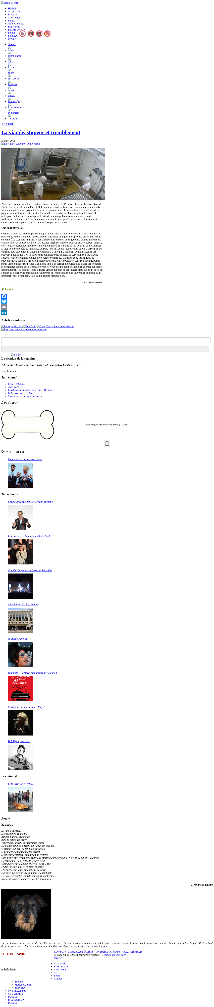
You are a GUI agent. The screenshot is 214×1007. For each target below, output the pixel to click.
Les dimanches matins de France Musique (30, 390)
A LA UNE (14, 11)
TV (10, 61)
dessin (11, 90)
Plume (11, 32)
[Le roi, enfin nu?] (11, 326)
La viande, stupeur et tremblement (40, 132)
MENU (58, 957)
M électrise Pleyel (17, 638)
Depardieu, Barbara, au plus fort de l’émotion (32, 672)
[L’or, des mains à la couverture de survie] (23, 329)
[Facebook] (51, 296)
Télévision (20, 987)
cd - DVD (13, 78)
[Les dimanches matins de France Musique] (20, 517)
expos (11, 72)
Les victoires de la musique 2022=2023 (29, 536)
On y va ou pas (16, 23)
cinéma (12, 44)
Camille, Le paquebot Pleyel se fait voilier (30, 570)
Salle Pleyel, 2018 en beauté (23, 604)
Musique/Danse (23, 984)
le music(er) (14, 101)
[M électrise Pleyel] (20, 654)
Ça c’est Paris (15, 993)
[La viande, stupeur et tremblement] (20, 143)
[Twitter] (51, 301)
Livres (57, 975)
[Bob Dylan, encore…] (20, 757)
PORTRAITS (61, 966)
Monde (12, 38)
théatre (11, 50)
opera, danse (14, 55)
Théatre (19, 981)
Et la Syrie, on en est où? (21, 393)
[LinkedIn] (51, 312)
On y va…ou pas (17, 990)
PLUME (12, 996)
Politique (12, 35)
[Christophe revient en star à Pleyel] (20, 723)
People (11, 20)
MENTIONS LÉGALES (80, 951)
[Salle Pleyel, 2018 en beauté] (20, 620)
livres (11, 67)
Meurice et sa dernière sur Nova (25, 396)
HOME (12, 8)
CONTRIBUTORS (132, 951)
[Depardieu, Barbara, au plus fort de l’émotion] (20, 688)
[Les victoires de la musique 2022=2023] (20, 551)
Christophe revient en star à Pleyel (26, 707)
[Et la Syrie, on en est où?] (20, 799)
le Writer (12, 84)
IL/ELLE (13, 14)
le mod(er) (13, 112)
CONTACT (60, 951)
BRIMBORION (16, 29)
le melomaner (15, 107)
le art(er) (14, 118)
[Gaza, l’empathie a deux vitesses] (55, 326)
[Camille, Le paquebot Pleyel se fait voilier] (20, 586)
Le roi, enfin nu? (16, 384)
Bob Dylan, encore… (19, 741)
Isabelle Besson (8, 969)
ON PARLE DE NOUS (108, 951)
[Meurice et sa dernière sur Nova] (20, 475)
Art (55, 972)
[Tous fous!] (29, 326)
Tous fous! (13, 387)
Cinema (58, 978)
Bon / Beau (14, 26)
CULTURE (14, 17)
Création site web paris (114, 954)
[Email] (51, 307)
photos (11, 95)
